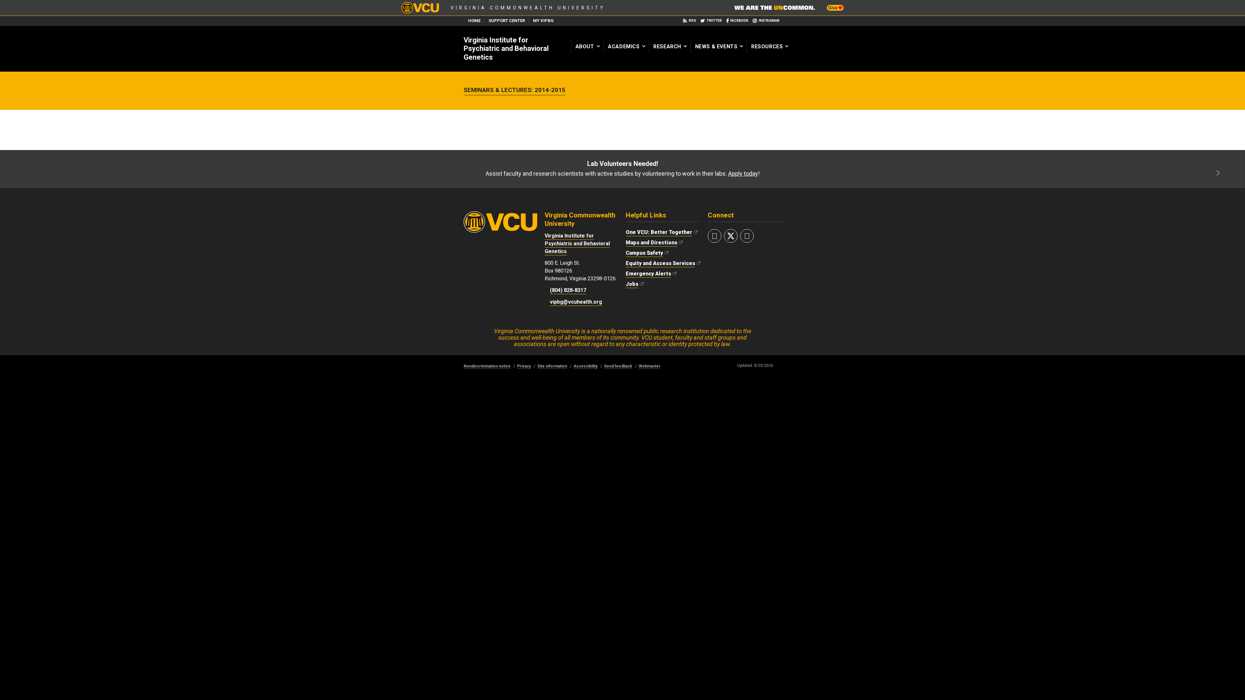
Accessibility (586, 366)
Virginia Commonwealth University (528, 7)
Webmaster (649, 366)
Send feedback (618, 366)
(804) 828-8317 (568, 290)
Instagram (769, 20)
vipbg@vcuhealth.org (576, 302)
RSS (692, 20)
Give (833, 7)
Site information (552, 366)
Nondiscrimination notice (487, 366)
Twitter (714, 20)
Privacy (524, 366)
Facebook (739, 20)
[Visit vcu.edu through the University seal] (500, 214)
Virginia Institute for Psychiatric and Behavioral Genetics (506, 48)
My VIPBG (543, 20)
